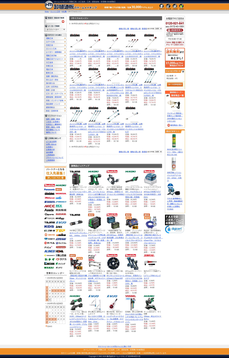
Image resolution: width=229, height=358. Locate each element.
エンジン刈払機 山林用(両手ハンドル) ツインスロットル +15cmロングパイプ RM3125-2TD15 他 (152, 90)
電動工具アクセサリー (54, 59)
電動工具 (49, 38)
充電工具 (49, 45)
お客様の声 (50, 150)
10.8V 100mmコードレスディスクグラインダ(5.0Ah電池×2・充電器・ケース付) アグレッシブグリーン (78, 321)
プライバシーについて (54, 158)
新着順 (144, 29)
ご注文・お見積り (53, 122)
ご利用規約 (50, 155)
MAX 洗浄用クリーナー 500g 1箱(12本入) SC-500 (175, 152)
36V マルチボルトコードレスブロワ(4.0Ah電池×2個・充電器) (133, 194)
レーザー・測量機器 (54, 52)
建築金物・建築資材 (54, 97)
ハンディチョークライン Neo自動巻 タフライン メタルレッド (115, 319)
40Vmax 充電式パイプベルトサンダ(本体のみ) (115, 194)
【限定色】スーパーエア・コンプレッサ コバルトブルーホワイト (133, 237)
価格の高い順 (135, 29)
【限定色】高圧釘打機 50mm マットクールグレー (79, 278)
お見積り (49, 147)
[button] (175, 230)
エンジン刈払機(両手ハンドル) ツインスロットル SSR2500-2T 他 (97, 53)
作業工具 (49, 66)
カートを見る (112, 346)
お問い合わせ (51, 144)
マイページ (102, 346)
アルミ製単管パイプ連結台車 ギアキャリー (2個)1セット (97, 278)
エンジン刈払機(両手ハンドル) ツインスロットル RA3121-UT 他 (134, 53)
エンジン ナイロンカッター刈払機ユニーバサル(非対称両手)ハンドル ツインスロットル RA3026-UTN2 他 (115, 90)
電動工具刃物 (51, 56)
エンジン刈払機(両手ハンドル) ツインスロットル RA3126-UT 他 (153, 53)
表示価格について (53, 130)
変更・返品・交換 (53, 127)
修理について (51, 132)
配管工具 (49, 73)
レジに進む (122, 346)
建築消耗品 (50, 107)
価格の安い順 (124, 29)
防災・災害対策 (52, 111)
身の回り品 (50, 83)
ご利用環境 (50, 160)
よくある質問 (51, 142)
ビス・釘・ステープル (54, 94)
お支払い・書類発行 (54, 124)
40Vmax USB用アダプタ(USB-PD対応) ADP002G (152, 194)
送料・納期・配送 (53, 119)
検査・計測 (50, 90)
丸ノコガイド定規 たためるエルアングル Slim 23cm (96, 319)
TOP (129, 346)
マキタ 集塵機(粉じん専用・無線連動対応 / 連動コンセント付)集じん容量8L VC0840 (175, 203)
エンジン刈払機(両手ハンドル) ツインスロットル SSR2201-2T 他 (78, 53)
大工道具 (49, 62)
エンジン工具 (51, 49)
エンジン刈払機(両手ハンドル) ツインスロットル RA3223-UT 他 (78, 87)
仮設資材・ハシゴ (53, 104)
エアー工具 (50, 42)
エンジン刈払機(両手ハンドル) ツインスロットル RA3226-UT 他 (97, 87)
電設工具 (49, 69)
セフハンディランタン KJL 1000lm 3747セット (79, 235)
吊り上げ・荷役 (52, 80)
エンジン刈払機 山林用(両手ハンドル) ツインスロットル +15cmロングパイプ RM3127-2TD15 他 (97, 129)
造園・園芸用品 (52, 76)
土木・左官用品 (52, 87)
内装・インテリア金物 (54, 100)
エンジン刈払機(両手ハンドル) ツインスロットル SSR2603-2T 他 (115, 53)
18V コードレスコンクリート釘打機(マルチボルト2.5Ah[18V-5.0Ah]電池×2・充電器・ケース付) (97, 197)
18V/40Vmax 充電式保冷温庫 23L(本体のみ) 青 (115, 237)
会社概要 (49, 152)
